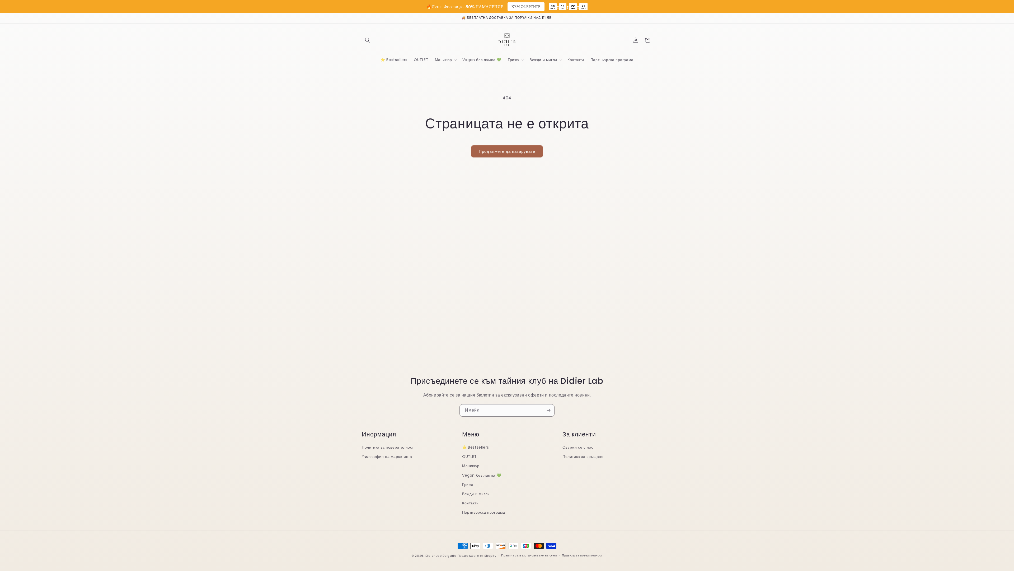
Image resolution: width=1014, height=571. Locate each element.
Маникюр (470, 465)
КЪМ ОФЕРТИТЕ (526, 6)
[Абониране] (548, 410)
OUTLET (469, 456)
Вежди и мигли (476, 493)
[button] (367, 40)
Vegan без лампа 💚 (481, 475)
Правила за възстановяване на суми (529, 555)
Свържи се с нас (577, 447)
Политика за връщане (582, 456)
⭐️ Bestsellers (475, 447)
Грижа (467, 484)
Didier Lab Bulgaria (441, 556)
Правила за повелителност (582, 555)
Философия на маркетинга (387, 456)
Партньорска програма (483, 512)
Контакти (470, 503)
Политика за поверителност (388, 447)
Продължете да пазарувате (507, 151)
